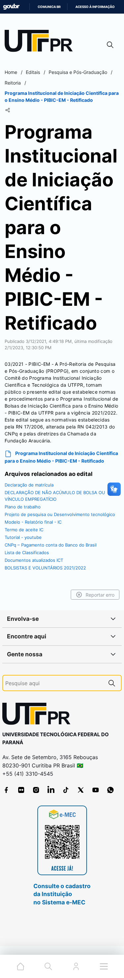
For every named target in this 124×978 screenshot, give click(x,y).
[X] (81, 790)
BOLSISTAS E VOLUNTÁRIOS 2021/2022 (45, 567)
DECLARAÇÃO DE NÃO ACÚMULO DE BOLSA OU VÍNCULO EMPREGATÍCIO (55, 496)
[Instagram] (36, 790)
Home (11, 72)
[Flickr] (21, 790)
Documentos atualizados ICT (34, 560)
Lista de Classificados (27, 552)
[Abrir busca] (110, 44)
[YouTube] (96, 790)
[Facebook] (6, 790)
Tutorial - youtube (23, 537)
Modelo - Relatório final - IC (33, 522)
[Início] (41, 42)
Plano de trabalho (23, 506)
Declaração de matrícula (29, 485)
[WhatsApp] (110, 790)
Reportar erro (100, 595)
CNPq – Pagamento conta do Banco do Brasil (51, 545)
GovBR (11, 7)
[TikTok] (66, 790)
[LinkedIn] (51, 790)
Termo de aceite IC (24, 529)
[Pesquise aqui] (112, 683)
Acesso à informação (95, 7)
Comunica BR (49, 7)
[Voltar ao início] (38, 715)
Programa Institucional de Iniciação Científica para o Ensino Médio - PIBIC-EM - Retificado (61, 457)
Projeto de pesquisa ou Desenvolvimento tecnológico (60, 514)
